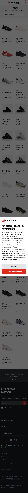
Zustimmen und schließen (14, 271)
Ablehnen (14, 266)
